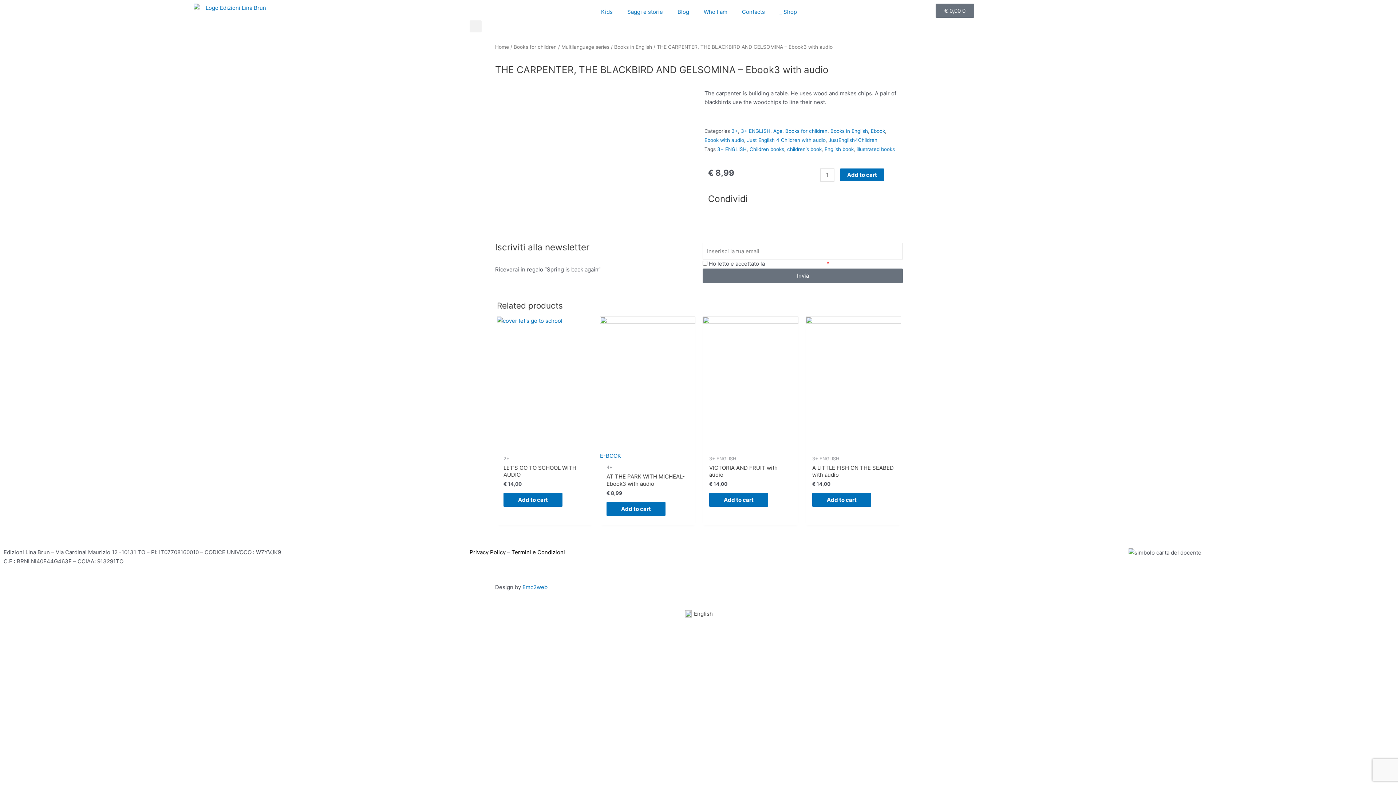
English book (839, 149)
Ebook (878, 131)
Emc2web (535, 587)
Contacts (753, 11)
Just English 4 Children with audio (786, 140)
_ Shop (788, 11)
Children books (767, 149)
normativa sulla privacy (795, 263)
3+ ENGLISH (755, 131)
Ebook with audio (724, 140)
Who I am (715, 11)
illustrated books (876, 149)
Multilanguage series (585, 47)
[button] (476, 26)
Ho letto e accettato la (769, 263)
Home (502, 47)
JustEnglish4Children (853, 140)
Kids (607, 11)
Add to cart (862, 174)
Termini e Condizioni (538, 552)
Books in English (633, 47)
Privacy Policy (488, 552)
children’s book (804, 149)
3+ (734, 131)
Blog (683, 11)
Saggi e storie (645, 11)
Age (777, 131)
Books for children (535, 47)
